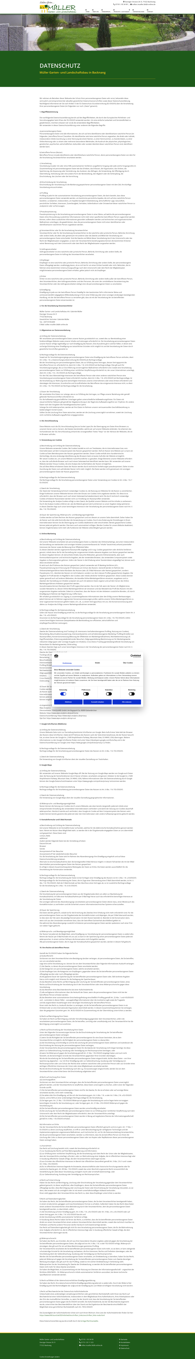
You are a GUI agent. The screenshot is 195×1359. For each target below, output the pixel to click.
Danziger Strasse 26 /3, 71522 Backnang (140, 2)
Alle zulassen (126, 702)
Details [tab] (97, 663)
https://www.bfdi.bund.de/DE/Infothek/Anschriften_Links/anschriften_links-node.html (72, 1315)
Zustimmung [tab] (67, 663)
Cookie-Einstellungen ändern (50, 1357)
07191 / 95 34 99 (121, 4)
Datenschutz (125, 1348)
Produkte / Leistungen (121, 12)
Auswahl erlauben (97, 702)
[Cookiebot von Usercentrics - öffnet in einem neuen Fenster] (132, 656)
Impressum (125, 1345)
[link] (122, 11)
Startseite (124, 1339)
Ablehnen (68, 702)
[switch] (86, 694)
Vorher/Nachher (138, 12)
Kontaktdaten (125, 1342)
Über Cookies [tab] (128, 663)
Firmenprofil (106, 12)
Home (87, 12)
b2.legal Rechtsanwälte (89, 1321)
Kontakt (150, 12)
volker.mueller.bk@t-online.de (143, 4)
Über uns (96, 12)
